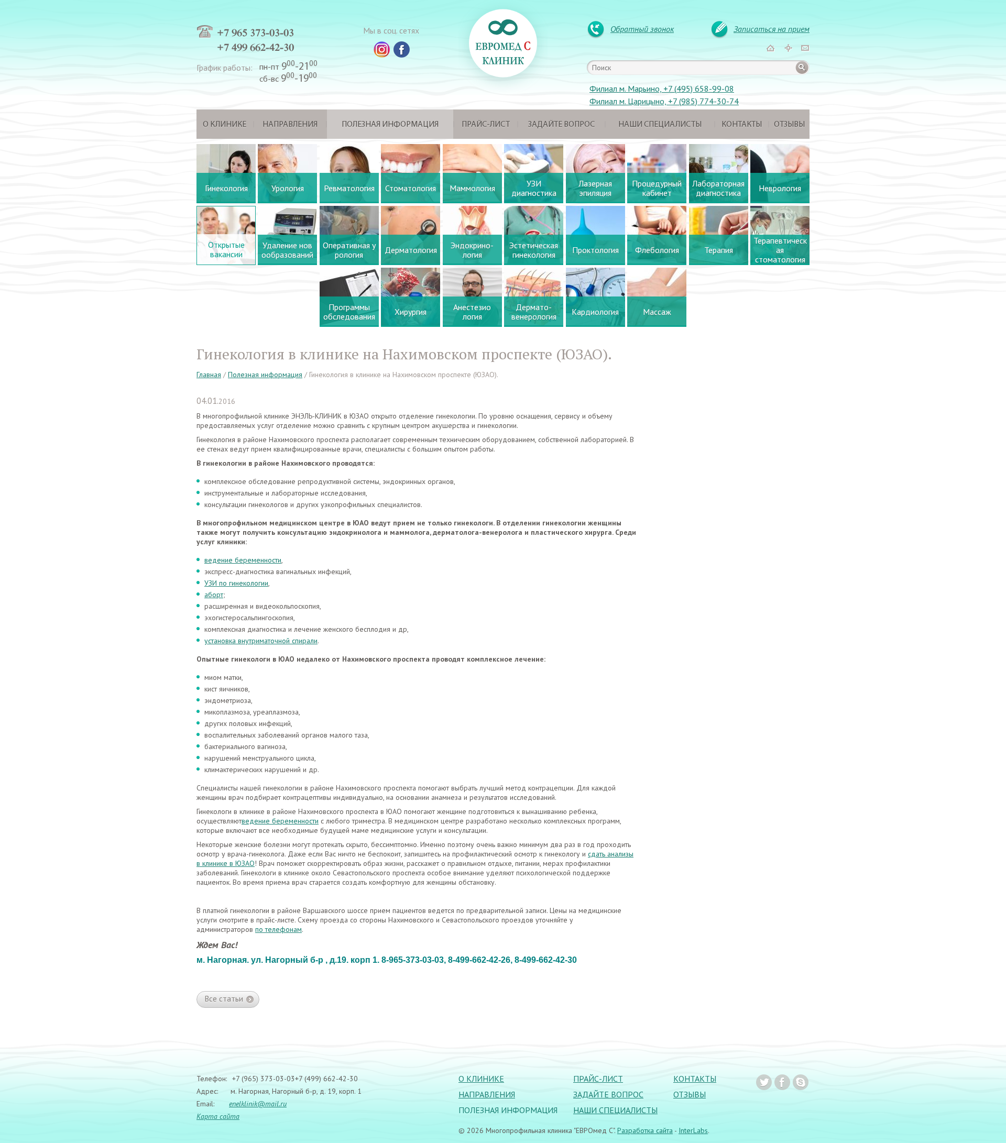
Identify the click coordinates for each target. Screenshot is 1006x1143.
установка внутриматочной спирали (261, 640)
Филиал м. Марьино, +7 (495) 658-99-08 (661, 88)
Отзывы (789, 124)
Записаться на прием (772, 29)
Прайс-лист (486, 124)
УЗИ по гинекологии (236, 583)
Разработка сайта (645, 1130)
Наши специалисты (660, 124)
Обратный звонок (642, 29)
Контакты (741, 124)
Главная (208, 374)
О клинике (224, 124)
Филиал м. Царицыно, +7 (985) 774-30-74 (664, 101)
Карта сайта (217, 1116)
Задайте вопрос (561, 124)
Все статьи (224, 999)
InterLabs (693, 1130)
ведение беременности (242, 560)
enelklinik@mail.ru (258, 1103)
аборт (213, 594)
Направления (290, 124)
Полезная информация (390, 124)
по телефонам (278, 929)
